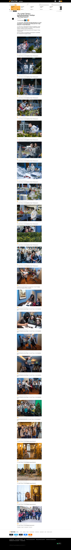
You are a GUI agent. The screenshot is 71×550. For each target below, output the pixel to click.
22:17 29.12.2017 (19, 18)
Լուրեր (12, 7)
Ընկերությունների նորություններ (40, 539)
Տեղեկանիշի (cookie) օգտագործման (14, 540)
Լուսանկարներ (26, 527)
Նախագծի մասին (11, 539)
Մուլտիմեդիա (19, 527)
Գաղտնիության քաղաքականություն (51, 539)
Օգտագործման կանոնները (19, 539)
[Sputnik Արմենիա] (14, 2)
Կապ (24, 539)
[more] (41, 54)
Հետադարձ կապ (22, 540)
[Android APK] (59, 543)
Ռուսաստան (30, 527)
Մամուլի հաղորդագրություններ (30, 539)
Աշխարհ (22, 527)
